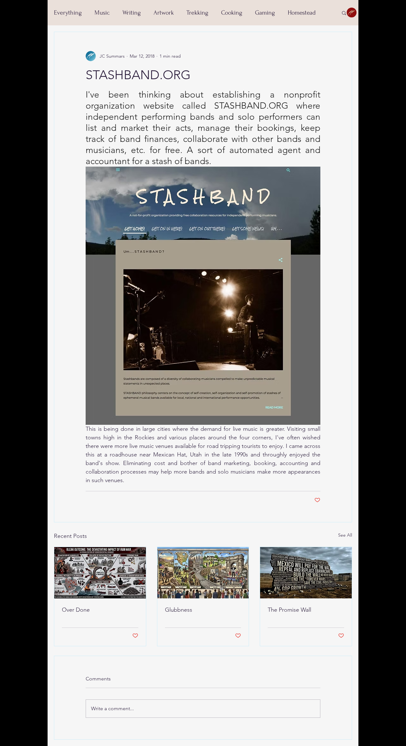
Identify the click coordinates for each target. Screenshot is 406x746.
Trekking (197, 12)
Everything (68, 12)
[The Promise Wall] (306, 572)
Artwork (164, 12)
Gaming (265, 12)
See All (345, 535)
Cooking (231, 12)
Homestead (302, 12)
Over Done (76, 609)
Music (102, 12)
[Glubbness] (203, 572)
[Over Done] (100, 572)
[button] (344, 12)
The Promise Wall (289, 609)
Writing (131, 12)
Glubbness (178, 609)
